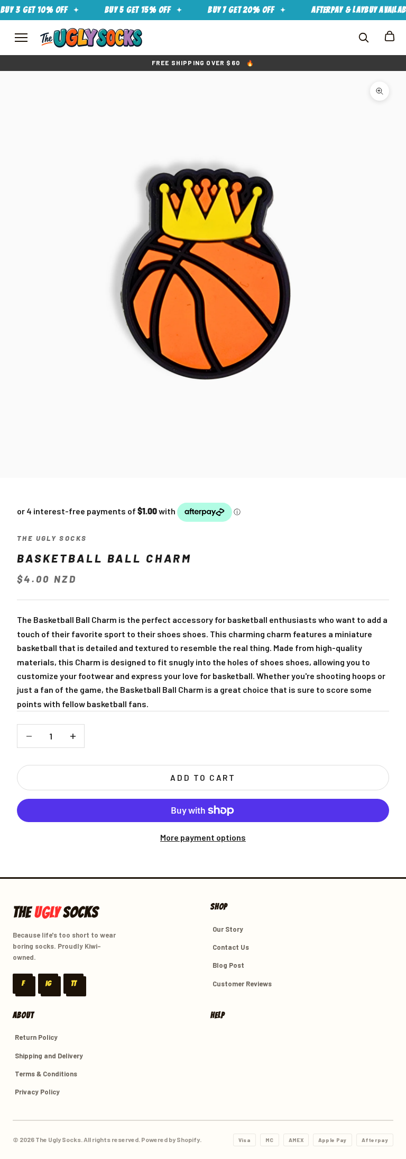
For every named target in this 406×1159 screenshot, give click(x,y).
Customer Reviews (242, 983)
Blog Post (228, 965)
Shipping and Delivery (49, 1055)
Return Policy (36, 1037)
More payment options (203, 837)
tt (73, 983)
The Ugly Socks (52, 538)
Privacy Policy (37, 1091)
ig (48, 983)
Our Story (228, 929)
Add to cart (203, 777)
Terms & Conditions (46, 1073)
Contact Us (231, 947)
